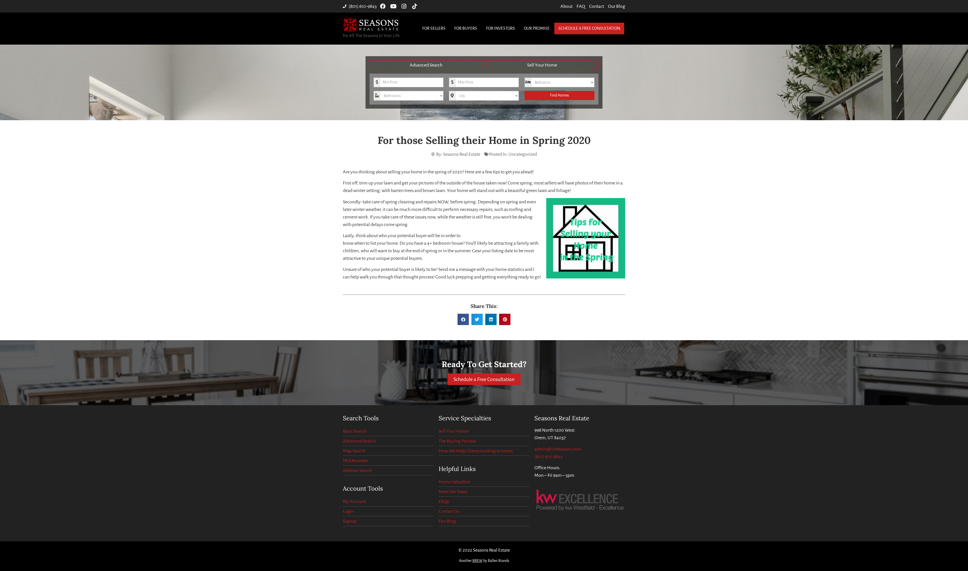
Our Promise (537, 28)
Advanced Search (426, 65)
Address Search (357, 470)
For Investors (500, 28)
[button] (463, 319)
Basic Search (355, 431)
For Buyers (465, 28)
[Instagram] (404, 6)
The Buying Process (457, 440)
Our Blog (447, 521)
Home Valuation (454, 481)
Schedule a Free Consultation (589, 28)
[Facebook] (383, 6)
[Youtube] (393, 6)
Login (348, 511)
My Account (354, 501)
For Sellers (433, 28)
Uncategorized (522, 154)
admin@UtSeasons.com (557, 449)
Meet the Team (453, 491)
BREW (477, 561)
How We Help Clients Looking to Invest (476, 450)
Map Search (354, 450)
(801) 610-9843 (548, 456)
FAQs (444, 501)
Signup (349, 521)
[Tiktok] (414, 6)
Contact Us (449, 511)
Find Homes (559, 95)
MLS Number (355, 460)
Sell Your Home (542, 65)
